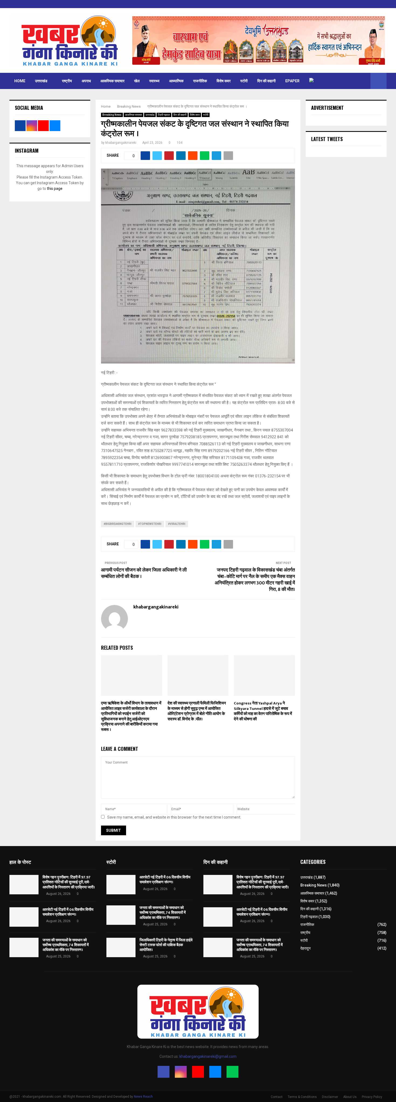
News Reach (143, 1096)
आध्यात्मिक (176, 81)
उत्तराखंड (41, 81)
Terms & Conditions (302, 1097)
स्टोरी (244, 81)
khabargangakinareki (120, 143)
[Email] (215, 1072)
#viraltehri (176, 523)
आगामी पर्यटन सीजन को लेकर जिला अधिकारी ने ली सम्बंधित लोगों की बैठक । (144, 573)
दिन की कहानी (266, 81)
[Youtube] (198, 1072)
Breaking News (111, 114)
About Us (350, 1097)
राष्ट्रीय (67, 81)
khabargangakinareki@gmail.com (208, 1056)
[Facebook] (163, 1072)
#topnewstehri (149, 523)
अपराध (86, 81)
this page (54, 188)
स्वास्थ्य (154, 81)
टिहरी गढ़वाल (164, 114)
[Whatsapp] (232, 1072)
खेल (137, 81)
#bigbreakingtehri (117, 523)
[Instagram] (181, 1072)
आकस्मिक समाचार (112, 81)
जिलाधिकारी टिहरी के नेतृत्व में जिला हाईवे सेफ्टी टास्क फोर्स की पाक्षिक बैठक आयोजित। (166, 945)
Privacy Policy (372, 1097)
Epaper (292, 81)
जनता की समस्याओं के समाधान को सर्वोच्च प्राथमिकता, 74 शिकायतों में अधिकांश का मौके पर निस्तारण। (66, 945)
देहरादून (305, 948)
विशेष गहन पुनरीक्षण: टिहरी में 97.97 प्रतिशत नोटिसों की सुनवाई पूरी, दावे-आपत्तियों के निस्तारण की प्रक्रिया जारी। (69, 882)
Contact (277, 1097)
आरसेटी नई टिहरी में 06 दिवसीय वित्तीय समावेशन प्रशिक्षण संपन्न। (68, 912)
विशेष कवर (224, 81)
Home (19, 81)
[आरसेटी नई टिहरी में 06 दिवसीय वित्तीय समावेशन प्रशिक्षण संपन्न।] (24, 917)
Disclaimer (330, 1097)
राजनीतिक (200, 81)
